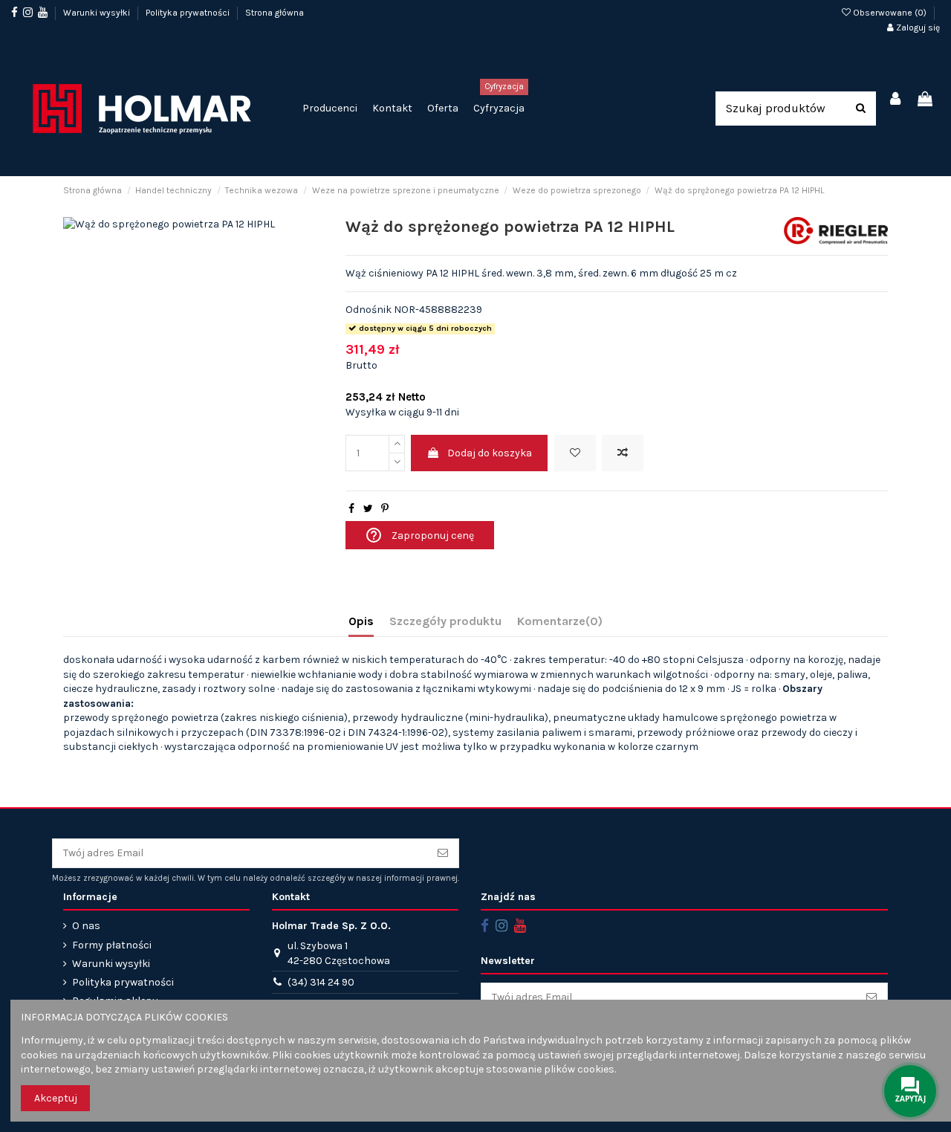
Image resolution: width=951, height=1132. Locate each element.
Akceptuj (55, 1098)
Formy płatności (112, 945)
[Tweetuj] (368, 508)
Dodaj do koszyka (489, 453)
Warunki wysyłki (97, 12)
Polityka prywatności (189, 12)
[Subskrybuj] (442, 853)
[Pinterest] (385, 508)
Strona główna (274, 12)
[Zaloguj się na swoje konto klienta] (896, 100)
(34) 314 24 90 (321, 982)
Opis (361, 621)
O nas (86, 925)
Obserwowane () (890, 12)
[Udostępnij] (351, 508)
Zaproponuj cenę (419, 535)
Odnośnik (368, 309)
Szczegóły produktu (445, 621)
